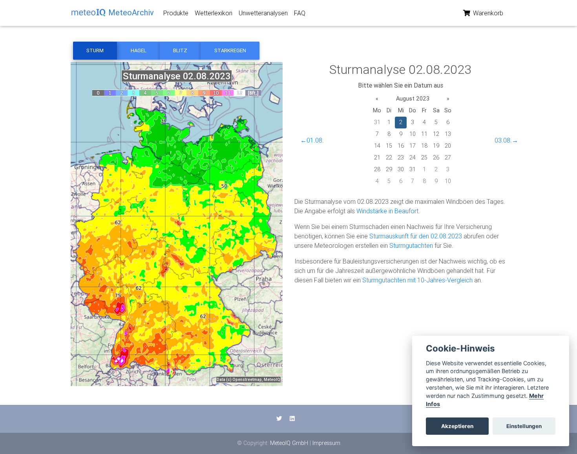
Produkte (175, 13)
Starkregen (230, 50)
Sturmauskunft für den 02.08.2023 (415, 236)
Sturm (95, 50)
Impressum (326, 443)
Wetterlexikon (213, 13)
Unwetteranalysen (263, 13)
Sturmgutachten (411, 245)
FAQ (299, 13)
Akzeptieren (457, 426)
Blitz (180, 50)
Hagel (138, 50)
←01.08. (312, 140)
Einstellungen (524, 426)
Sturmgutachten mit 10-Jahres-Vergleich (417, 280)
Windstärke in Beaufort (387, 211)
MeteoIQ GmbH (289, 443)
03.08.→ (506, 140)
